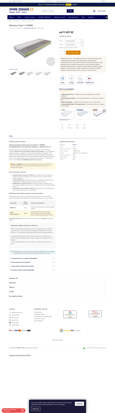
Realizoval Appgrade (100, 348)
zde (64, 404)
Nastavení (36, 409)
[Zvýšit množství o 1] (65, 52)
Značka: (40, 28)
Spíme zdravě (15, 317)
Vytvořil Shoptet (90, 348)
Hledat (70, 11)
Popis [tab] (11, 136)
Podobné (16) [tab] (13, 278)
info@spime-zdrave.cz (17, 312)
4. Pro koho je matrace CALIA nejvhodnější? (22, 270)
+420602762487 (15, 315)
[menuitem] (11, 17)
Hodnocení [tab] (12, 282)
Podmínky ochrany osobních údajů (42, 316)
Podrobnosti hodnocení (30, 28)
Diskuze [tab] (11, 287)
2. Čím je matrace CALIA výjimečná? (20, 262)
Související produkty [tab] (15, 296)
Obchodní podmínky (61, 1)
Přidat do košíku (74, 52)
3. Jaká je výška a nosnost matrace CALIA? (22, 266)
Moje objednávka (38, 321)
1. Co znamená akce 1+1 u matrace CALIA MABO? (23, 258)
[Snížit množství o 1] (65, 54)
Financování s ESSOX (39, 319)
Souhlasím (79, 404)
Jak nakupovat (49, 1)
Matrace (75, 145)
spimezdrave (15, 320)
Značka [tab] (11, 291)
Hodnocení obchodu (57, 340)
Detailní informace (63, 120)
